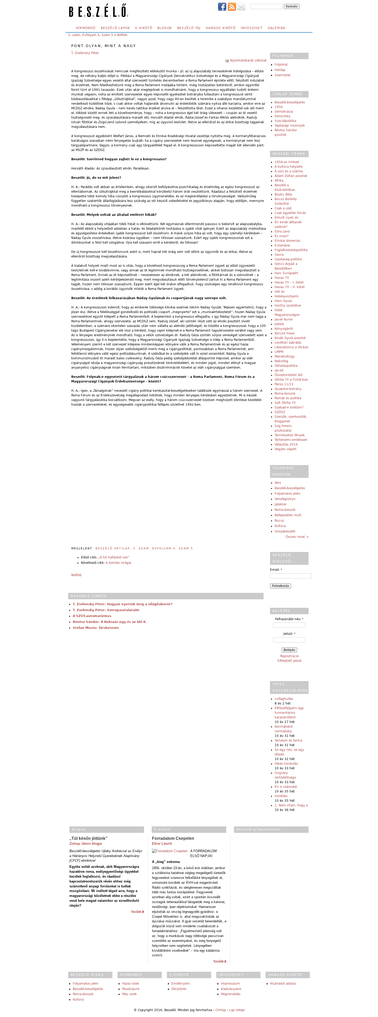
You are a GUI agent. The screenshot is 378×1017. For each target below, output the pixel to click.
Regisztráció (289, 656)
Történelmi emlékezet (291, 440)
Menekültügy (285, 356)
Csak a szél (283, 208)
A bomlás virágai (118, 563)
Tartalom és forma (288, 740)
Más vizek (129, 994)
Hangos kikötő (221, 28)
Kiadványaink (231, 989)
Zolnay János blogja (85, 843)
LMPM (279, 352)
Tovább (136, 912)
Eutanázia (282, 245)
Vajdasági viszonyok (290, 125)
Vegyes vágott (285, 449)
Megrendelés (230, 994)
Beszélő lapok (115, 28)
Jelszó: (289, 634)
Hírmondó (86, 28)
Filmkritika (282, 116)
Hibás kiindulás (286, 763)
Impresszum (230, 983)
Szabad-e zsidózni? (289, 407)
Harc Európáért (286, 273)
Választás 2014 (286, 444)
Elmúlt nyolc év (287, 217)
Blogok (164, 28)
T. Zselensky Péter (85, 53)
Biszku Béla (283, 194)
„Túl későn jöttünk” (88, 838)
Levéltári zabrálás (288, 342)
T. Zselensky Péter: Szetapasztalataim (106, 610)
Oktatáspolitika (286, 366)
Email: (276, 570)
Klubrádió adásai (283, 983)
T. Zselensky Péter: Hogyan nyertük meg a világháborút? (123, 604)
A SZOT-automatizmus (92, 616)
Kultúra (280, 526)
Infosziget (252, 28)
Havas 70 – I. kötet (289, 282)
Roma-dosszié (285, 393)
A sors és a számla (289, 171)
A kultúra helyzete (289, 166)
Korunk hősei (284, 333)
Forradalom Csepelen (173, 838)
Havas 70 (282, 278)
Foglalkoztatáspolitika (291, 250)
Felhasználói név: (289, 619)
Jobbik (279, 324)
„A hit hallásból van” (113, 557)
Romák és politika (288, 398)
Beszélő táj (189, 28)
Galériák (277, 28)
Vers (278, 483)
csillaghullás (284, 699)
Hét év (280, 291)
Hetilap (280, 70)
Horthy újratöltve (288, 305)
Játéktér (281, 504)
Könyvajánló (284, 329)
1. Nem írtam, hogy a (291, 805)
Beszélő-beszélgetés (290, 102)
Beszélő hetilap (112, 548)
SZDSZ (280, 412)
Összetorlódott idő (288, 375)
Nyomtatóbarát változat (248, 60)
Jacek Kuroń (284, 319)
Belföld (122, 35)
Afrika (279, 180)
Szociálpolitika (285, 121)
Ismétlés (281, 796)
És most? (282, 236)
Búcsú (279, 520)
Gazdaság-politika (288, 259)
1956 (279, 107)
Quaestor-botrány (288, 389)
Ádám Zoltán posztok (291, 176)
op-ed (279, 370)
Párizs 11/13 (284, 384)
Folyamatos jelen (287, 493)
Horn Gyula (283, 301)
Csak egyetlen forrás (290, 213)
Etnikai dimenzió (287, 241)
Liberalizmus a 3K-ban (292, 347)
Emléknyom (181, 983)
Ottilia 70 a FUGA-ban (291, 379)
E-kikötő (143, 28)
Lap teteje (237, 1010)
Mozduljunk (131, 989)
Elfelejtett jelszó (289, 661)
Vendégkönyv (285, 499)
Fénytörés (179, 989)
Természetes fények (290, 435)
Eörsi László (162, 843)
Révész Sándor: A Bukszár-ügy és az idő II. (110, 622)
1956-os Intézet (287, 162)
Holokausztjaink (287, 296)
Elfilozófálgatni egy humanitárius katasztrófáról (289, 712)
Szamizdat (283, 75)
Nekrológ (281, 361)
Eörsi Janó (282, 231)
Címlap (220, 1010)
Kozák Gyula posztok (290, 338)
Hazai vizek (130, 983)
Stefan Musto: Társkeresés (96, 628)
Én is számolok (286, 787)
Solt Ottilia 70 (285, 403)
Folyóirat (281, 64)
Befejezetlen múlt (288, 515)
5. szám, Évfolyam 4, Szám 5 (90, 35)
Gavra (279, 254)
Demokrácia (284, 111)
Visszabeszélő (285, 531)
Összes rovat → (297, 537)
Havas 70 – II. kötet (290, 287)
